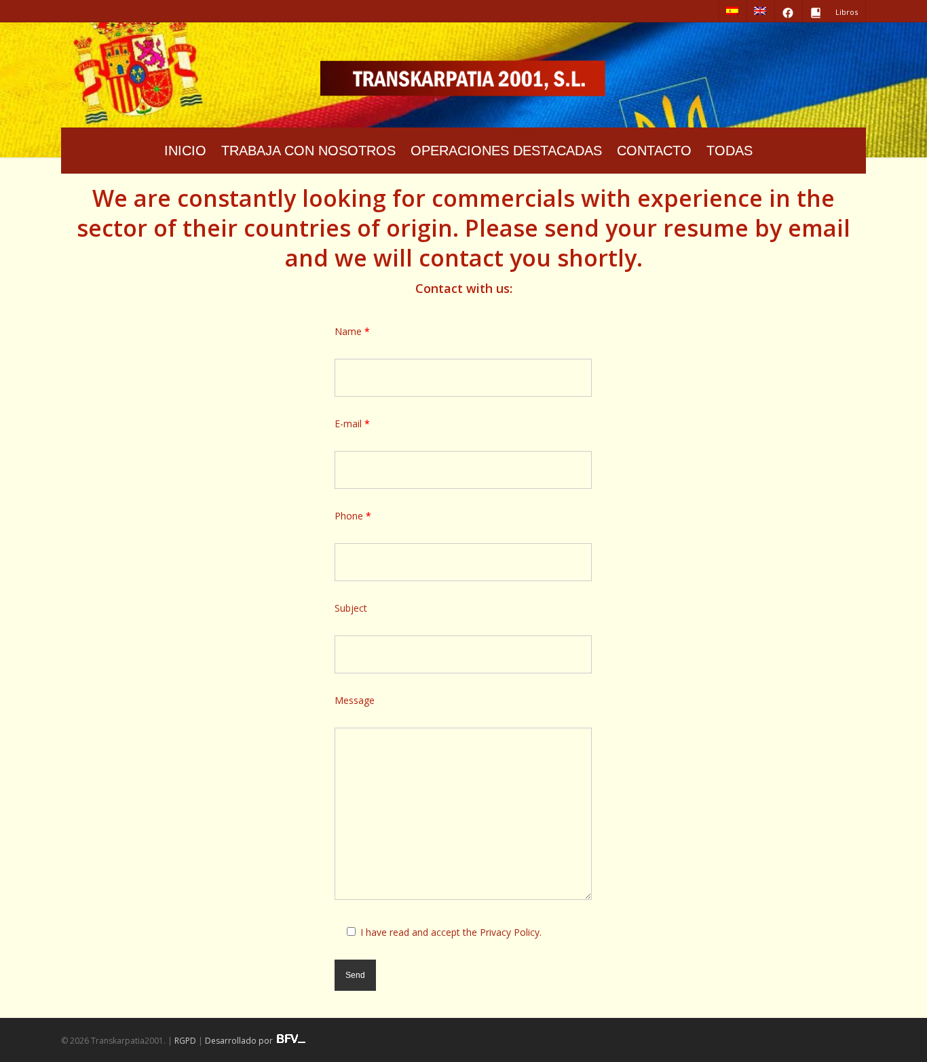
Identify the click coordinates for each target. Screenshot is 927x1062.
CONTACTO (654, 150)
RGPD (185, 1040)
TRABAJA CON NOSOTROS (308, 150)
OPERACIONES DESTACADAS (506, 150)
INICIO (185, 150)
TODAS (729, 150)
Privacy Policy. (511, 932)
